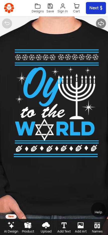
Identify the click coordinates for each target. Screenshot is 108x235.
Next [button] (94, 8)
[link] (9, 8)
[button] (50, 8)
